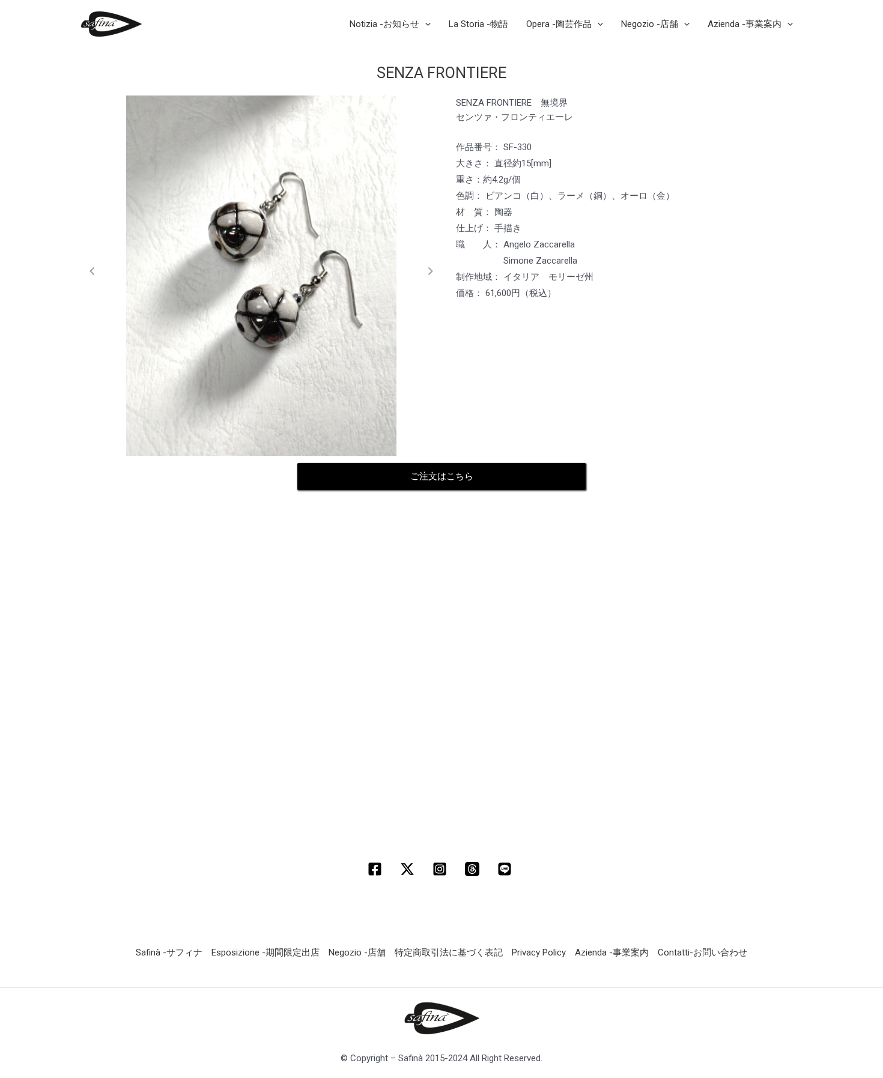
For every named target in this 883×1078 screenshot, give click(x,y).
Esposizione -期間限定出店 (265, 952)
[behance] (506, 869)
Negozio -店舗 (357, 952)
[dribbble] (474, 869)
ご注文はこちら (441, 476)
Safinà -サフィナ (169, 952)
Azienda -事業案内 (612, 952)
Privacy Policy (539, 952)
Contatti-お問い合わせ (702, 952)
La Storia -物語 (478, 24)
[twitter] (409, 869)
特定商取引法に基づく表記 (449, 952)
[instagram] (441, 869)
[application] (425, 24)
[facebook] (376, 869)
